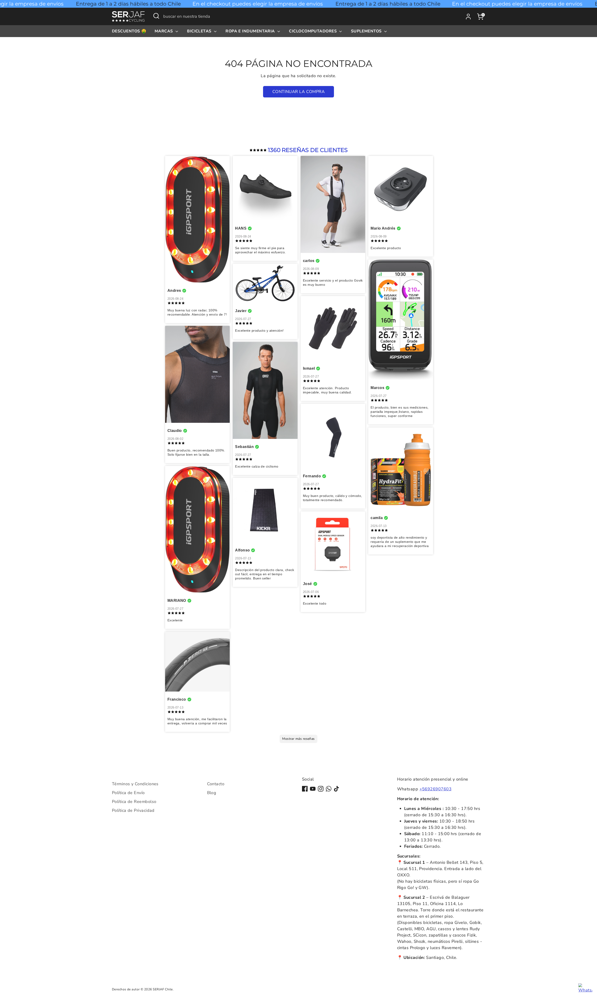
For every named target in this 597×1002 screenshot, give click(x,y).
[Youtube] (313, 789)
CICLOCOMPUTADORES (313, 31)
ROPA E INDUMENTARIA (251, 31)
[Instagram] (320, 789)
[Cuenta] (468, 16)
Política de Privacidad (133, 810)
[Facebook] (305, 789)
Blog (211, 792)
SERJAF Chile (163, 989)
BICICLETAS (200, 31)
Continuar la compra (298, 91)
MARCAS (164, 31)
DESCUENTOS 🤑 (129, 31)
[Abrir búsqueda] (156, 16)
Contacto (216, 784)
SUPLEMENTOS (367, 31)
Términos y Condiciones (135, 784)
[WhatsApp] (328, 789)
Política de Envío (128, 792)
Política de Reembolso (134, 801)
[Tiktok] (336, 789)
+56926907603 (435, 789)
